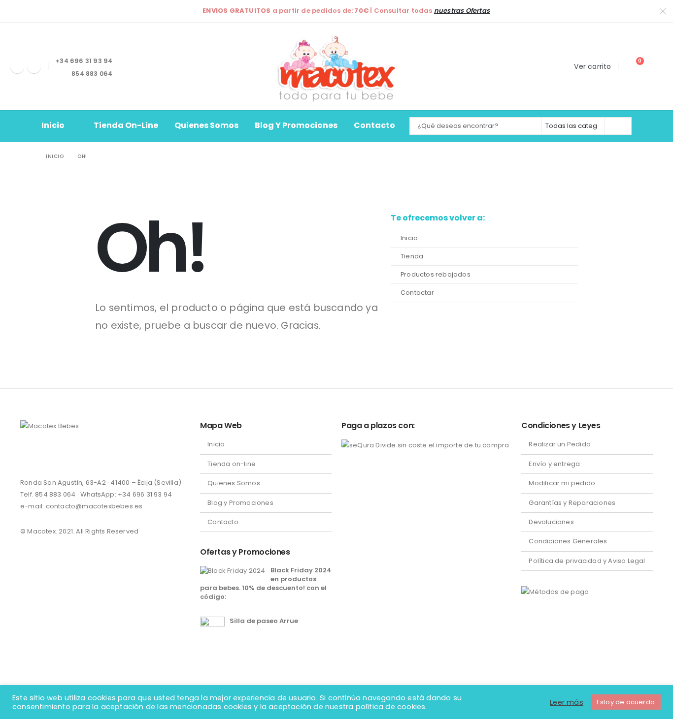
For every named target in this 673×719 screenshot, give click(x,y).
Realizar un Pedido (560, 444)
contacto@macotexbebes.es (94, 506)
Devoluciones (551, 522)
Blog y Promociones (296, 125)
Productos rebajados (436, 274)
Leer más (566, 702)
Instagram (46, 455)
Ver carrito (592, 66)
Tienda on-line (126, 125)
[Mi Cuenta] (655, 66)
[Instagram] (34, 66)
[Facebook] (17, 66)
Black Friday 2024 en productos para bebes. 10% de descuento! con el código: (265, 583)
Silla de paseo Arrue (264, 620)
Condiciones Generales (568, 541)
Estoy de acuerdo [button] (626, 702)
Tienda (412, 256)
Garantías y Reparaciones (572, 502)
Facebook (28, 455)
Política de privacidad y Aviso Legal (587, 560)
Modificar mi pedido (562, 483)
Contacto (374, 125)
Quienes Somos (206, 125)
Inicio (53, 125)
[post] (232, 570)
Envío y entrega (554, 464)
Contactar (417, 292)
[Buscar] (617, 126)
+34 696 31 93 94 (145, 494)
